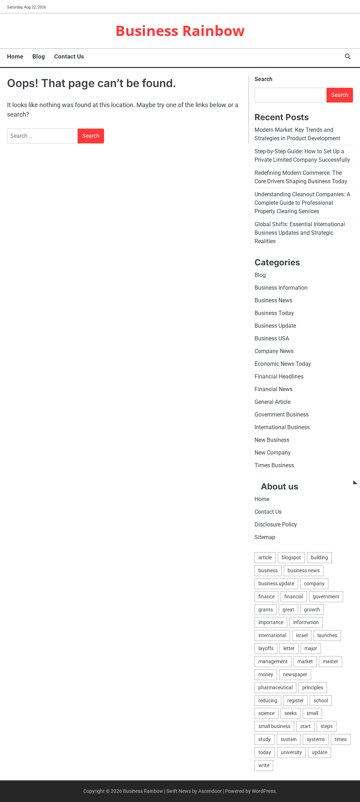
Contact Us (69, 56)
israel (302, 635)
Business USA (272, 338)
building (319, 557)
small (312, 713)
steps (327, 726)
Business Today (274, 313)
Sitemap (265, 537)
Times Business (274, 465)
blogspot (291, 557)
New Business (272, 440)
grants (265, 609)
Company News (274, 351)
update (319, 752)
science (266, 713)
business (268, 570)
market (305, 661)
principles (312, 687)
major (310, 648)
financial (293, 596)
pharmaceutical (275, 687)
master (330, 661)
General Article (272, 402)
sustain (289, 739)
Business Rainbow (180, 30)
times (341, 739)
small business (274, 726)
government (326, 596)
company (314, 583)
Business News (273, 300)
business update (276, 583)
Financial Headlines (279, 376)
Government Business (282, 414)
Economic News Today (283, 363)
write (263, 765)
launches (327, 635)
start (305, 726)
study (264, 739)
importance (270, 622)
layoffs (266, 648)
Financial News (273, 389)
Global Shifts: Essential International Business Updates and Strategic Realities (300, 233)
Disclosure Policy (276, 524)
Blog (38, 56)
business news (304, 570)
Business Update (275, 325)
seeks (290, 713)
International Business (282, 427)
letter (289, 648)
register (295, 700)
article (265, 557)
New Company (273, 452)
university (291, 752)
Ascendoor (210, 791)
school (321, 700)
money (265, 674)
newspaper (295, 674)
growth (312, 609)
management (273, 661)
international (272, 635)
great (288, 609)
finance (266, 596)
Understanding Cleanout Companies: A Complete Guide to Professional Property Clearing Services (302, 203)
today (264, 752)
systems (316, 739)
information (306, 622)
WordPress (264, 791)
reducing (267, 700)
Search (263, 79)
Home (15, 56)
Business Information (281, 287)
